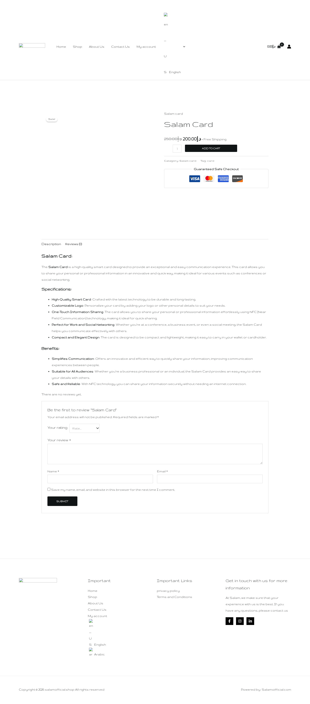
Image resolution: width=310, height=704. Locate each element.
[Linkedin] (250, 621)
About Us (96, 46)
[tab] (51, 244)
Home (61, 46)
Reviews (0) (73, 243)
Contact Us (120, 46)
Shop (77, 46)
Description (51, 243)
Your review (59, 440)
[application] (183, 47)
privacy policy (168, 590)
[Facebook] (229, 621)
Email (162, 471)
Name (53, 471)
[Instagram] (240, 621)
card (210, 160)
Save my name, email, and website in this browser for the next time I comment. (113, 489)
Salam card (173, 113)
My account (146, 46)
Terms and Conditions (174, 596)
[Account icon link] (289, 47)
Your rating (57, 427)
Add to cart (211, 148)
